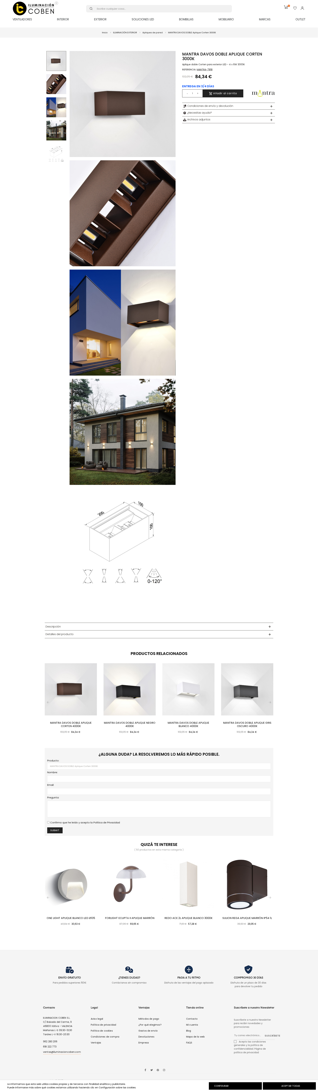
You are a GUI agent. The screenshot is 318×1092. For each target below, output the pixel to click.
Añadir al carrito (224, 93)
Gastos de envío (148, 1030)
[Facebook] (145, 1070)
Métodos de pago (148, 1018)
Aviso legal (97, 1018)
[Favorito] (295, 8)
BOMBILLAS (186, 19)
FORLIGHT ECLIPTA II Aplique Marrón (129, 918)
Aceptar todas (290, 1086)
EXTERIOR (100, 19)
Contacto (192, 1018)
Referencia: (189, 69)
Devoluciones (146, 1036)
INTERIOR (63, 19)
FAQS (189, 1042)
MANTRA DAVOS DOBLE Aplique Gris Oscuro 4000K (247, 724)
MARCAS (264, 19)
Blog (188, 1030)
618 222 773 (50, 1046)
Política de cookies (102, 1030)
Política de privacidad (103, 1024)
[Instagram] (164, 1070)
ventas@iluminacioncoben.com (62, 1052)
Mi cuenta (192, 1024)
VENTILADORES (22, 19)
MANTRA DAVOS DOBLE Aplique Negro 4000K (129, 724)
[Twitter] (151, 1070)
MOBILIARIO (226, 19)
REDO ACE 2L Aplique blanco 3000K (188, 918)
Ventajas (96, 1042)
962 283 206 (50, 1041)
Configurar (221, 1086)
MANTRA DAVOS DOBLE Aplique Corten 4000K (71, 724)
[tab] (228, 106)
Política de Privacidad (106, 822)
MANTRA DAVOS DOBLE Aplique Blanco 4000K (188, 724)
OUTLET (300, 19)
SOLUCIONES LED (143, 19)
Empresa (143, 1042)
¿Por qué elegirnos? (149, 1024)
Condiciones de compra (105, 1036)
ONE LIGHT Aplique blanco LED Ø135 (71, 918)
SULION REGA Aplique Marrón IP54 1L (247, 918)
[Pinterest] (157, 1070)
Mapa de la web (195, 1036)
